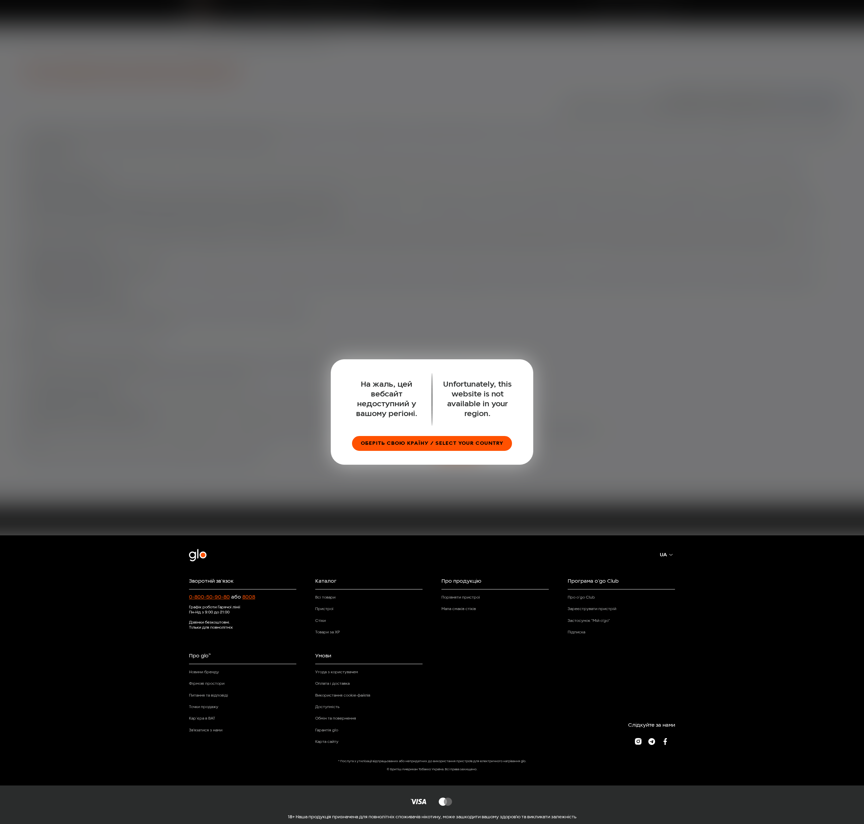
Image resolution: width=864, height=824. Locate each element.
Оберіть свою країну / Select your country (432, 443)
